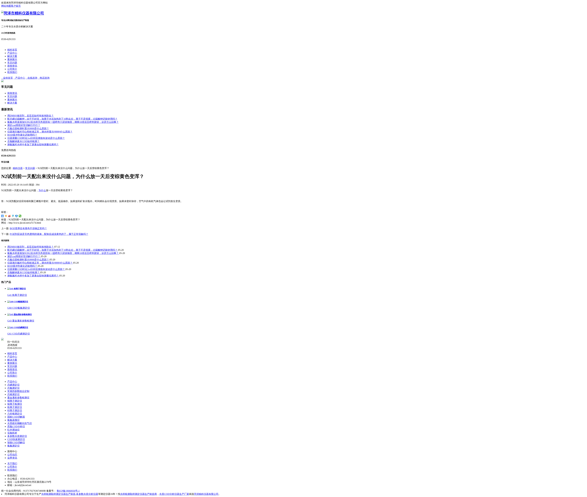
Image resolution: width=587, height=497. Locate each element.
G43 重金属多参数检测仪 (20, 320)
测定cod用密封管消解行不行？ (23, 125)
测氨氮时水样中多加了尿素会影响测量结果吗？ (33, 144)
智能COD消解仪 (16, 442)
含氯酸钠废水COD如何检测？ (23, 141)
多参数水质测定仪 (17, 436)
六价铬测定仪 (14, 413)
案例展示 (12, 59)
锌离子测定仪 (14, 410)
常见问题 (12, 62)
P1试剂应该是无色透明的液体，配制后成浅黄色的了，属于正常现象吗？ (49, 234)
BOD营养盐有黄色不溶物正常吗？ (28, 228)
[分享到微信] (20, 216)
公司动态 (12, 454)
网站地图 (6, 6)
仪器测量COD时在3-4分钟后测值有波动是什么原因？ (36, 138)
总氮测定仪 (13, 388)
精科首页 (12, 49)
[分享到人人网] (16, 216)
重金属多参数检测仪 (18, 397)
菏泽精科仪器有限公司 (206, 494)
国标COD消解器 (16, 417)
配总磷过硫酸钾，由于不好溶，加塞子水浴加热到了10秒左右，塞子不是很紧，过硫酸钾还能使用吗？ (62, 119)
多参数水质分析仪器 (87, 494)
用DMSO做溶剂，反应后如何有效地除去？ (30, 115)
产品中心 (12, 53)
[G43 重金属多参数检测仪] (19, 314)
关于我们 (12, 463)
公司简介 (12, 69)
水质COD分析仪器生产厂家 (174, 494)
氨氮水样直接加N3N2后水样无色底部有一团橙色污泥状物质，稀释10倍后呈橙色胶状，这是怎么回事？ (63, 122)
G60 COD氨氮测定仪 (18, 308)
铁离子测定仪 (14, 407)
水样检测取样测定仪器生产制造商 (138, 494)
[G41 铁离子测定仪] (16, 288)
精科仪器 (18, 168)
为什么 (42, 190)
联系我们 (12, 72)
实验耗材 (12, 433)
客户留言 (16, 6)
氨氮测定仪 (13, 445)
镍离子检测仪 (14, 404)
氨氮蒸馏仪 (13, 420)
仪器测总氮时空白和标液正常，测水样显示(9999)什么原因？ (39, 131)
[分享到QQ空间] (6, 216)
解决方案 (12, 56)
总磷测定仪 (13, 384)
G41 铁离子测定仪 (17, 295)
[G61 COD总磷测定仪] (17, 327)
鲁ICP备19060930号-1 (68, 491)
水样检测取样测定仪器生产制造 (58, 494)
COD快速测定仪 (16, 439)
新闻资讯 (12, 65)
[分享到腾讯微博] (13, 216)
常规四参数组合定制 (18, 391)
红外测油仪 (13, 429)
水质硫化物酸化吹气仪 (19, 423)
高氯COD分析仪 (16, 426)
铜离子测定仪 (14, 400)
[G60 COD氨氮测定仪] (17, 301)
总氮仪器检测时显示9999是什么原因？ (28, 128)
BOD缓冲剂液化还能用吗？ (22, 135)
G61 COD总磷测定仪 (18, 333)
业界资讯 (12, 458)
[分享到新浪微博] (9, 216)
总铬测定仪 (13, 394)
